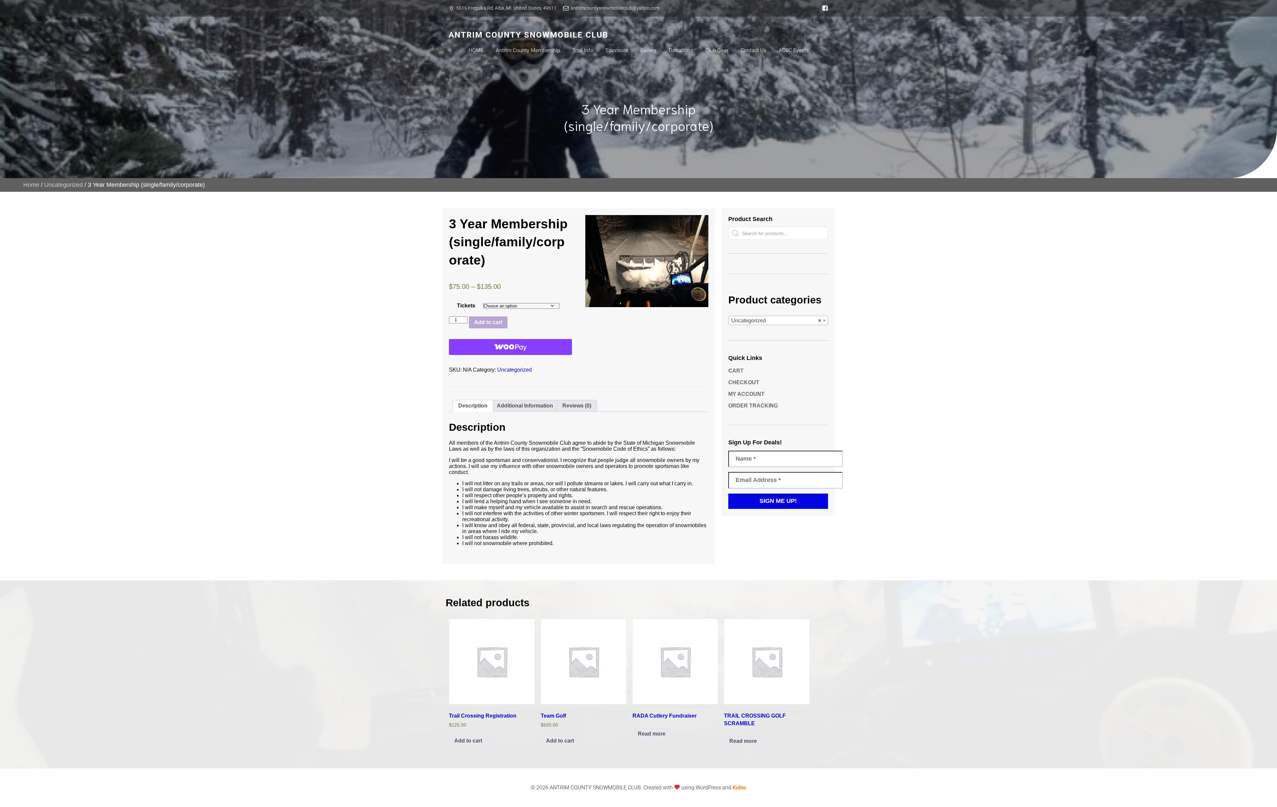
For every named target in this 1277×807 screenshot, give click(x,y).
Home (31, 184)
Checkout (743, 382)
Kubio (739, 787)
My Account (746, 394)
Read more (651, 734)
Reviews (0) (576, 405)
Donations (681, 50)
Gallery (648, 50)
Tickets (466, 305)
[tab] (473, 406)
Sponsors (617, 50)
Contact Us (753, 50)
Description (473, 405)
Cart (736, 371)
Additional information (525, 405)
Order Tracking (753, 405)
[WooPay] (510, 347)
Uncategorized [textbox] (776, 320)
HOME (476, 50)
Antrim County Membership (528, 50)
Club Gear (716, 50)
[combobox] (778, 320)
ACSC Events (794, 50)
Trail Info (582, 50)
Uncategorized (63, 184)
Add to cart (488, 322)
